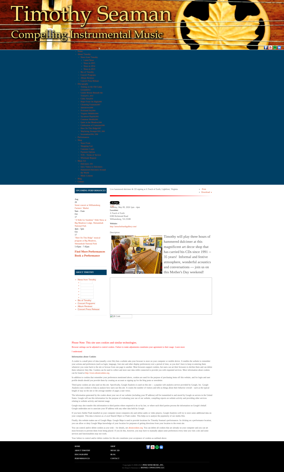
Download (205, 192)
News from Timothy (89, 57)
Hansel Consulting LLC (153, 468)
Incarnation (89, 134)
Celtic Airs (87, 99)
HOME (77, 446)
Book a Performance (87, 255)
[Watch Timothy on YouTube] (270, 47)
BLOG (113, 454)
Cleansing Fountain (90, 105)
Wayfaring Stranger (93, 131)
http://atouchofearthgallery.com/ (123, 226)
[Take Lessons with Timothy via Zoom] (279, 47)
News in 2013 (89, 69)
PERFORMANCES (82, 458)
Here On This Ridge (91, 128)
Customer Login (87, 149)
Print (203, 189)
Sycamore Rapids (90, 116)
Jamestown (87, 107)
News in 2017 (87, 285)
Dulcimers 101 (87, 164)
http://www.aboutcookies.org (97, 373)
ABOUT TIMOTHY (82, 450)
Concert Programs (88, 75)
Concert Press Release (90, 81)
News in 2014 (89, 66)
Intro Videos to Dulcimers (91, 167)
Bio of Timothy (87, 72)
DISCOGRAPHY (81, 454)
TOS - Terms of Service (91, 155)
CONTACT (114, 458)
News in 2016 (87, 288)
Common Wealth (89, 119)
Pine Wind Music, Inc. (153, 465)
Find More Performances (90, 251)
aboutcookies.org (136, 428)
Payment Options (88, 152)
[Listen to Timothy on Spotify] (275, 47)
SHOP (112, 446)
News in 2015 (89, 63)
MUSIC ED (115, 450)
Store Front (85, 143)
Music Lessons (87, 176)
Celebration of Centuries (93, 125)
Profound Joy (88, 110)
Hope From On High (91, 102)
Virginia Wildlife (89, 113)
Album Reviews (87, 78)
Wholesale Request (88, 158)
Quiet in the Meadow (91, 122)
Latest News (89, 60)
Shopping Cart (87, 146)
